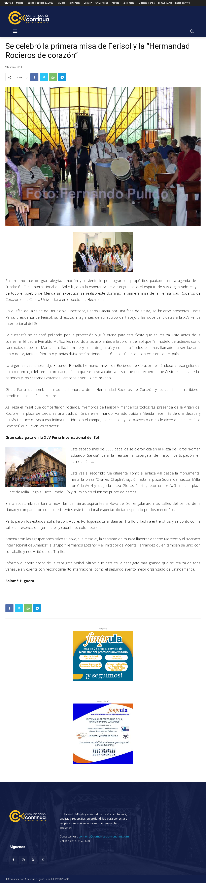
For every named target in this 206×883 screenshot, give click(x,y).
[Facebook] (34, 77)
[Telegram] (62, 77)
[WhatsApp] (53, 77)
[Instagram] (23, 860)
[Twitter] (44, 77)
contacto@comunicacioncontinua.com (104, 836)
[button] (192, 31)
